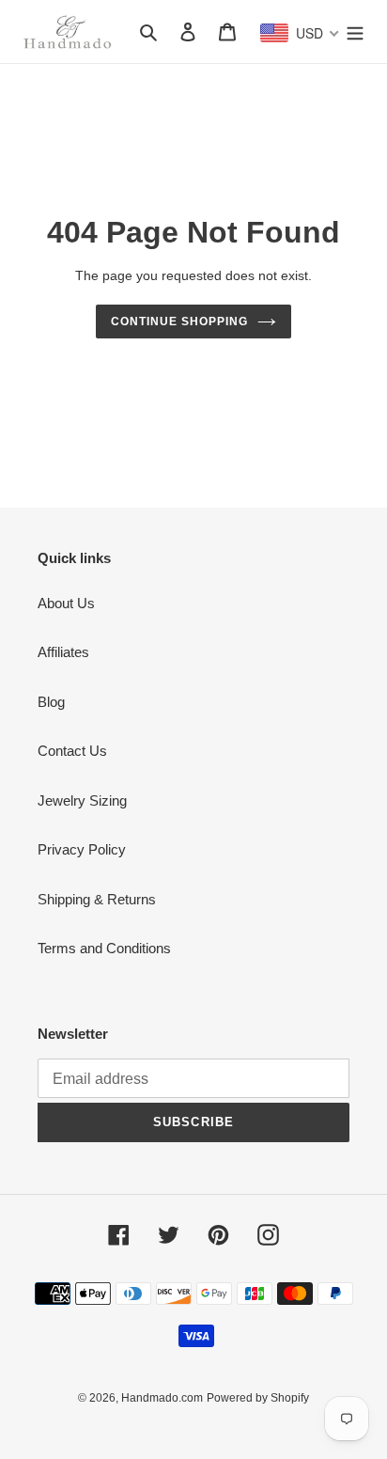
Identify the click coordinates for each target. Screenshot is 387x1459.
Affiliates (63, 652)
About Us (66, 603)
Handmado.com (162, 1397)
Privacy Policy (82, 849)
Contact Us (72, 751)
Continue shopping (179, 321)
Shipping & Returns (97, 899)
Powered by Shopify (258, 1397)
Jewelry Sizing (82, 800)
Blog (51, 702)
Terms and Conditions (104, 948)
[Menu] (355, 31)
